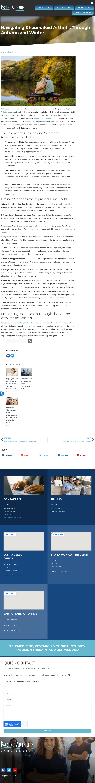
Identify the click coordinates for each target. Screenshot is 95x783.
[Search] (30, 341)
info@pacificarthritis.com (11, 518)
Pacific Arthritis (30, 323)
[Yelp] (15, 770)
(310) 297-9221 (7, 511)
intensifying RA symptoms (44, 118)
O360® (13, 775)
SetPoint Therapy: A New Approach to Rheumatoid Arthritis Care (11, 415)
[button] (92, 2)
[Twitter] (12, 356)
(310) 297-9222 (7, 515)
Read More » (9, 392)
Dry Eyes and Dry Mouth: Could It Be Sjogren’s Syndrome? (12, 384)
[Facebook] (8, 356)
